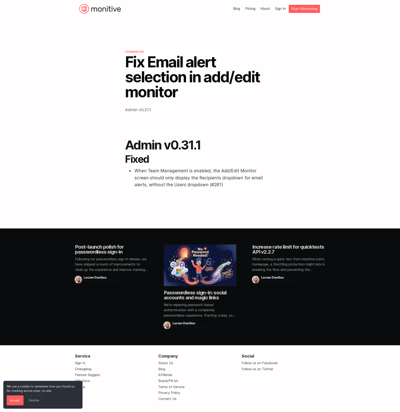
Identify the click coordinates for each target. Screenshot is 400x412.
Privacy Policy (169, 393)
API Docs (82, 381)
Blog (236, 9)
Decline (34, 400)
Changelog (83, 369)
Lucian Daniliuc (95, 277)
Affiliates (165, 375)
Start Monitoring (304, 9)
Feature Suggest (87, 375)
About (265, 9)
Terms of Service (171, 387)
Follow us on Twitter (257, 369)
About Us (165, 363)
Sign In (280, 9)
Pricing (250, 9)
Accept (15, 400)
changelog (134, 51)
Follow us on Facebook (260, 363)
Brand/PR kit (168, 381)
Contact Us (167, 399)
